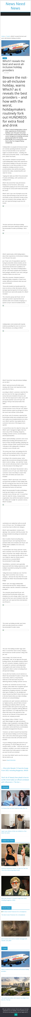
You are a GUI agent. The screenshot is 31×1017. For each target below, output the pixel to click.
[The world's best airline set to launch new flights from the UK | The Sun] (15, 978)
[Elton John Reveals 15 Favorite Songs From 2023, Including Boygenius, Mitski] (15, 876)
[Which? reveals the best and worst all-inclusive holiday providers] (15, 952)
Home (3, 36)
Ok (16, 1014)
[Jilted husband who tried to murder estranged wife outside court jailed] (15, 921)
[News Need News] (3, 14)
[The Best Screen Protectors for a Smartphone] (13, 911)
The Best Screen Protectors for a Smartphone (13, 915)
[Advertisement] (15, 24)
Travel (8, 36)
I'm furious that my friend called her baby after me (14, 808)
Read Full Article (11, 760)
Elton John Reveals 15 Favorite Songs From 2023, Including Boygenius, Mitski (14, 769)
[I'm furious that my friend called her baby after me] (15, 791)
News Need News (15, 6)
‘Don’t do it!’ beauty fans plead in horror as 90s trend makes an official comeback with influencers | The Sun (15, 780)
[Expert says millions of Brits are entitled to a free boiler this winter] (15, 815)
